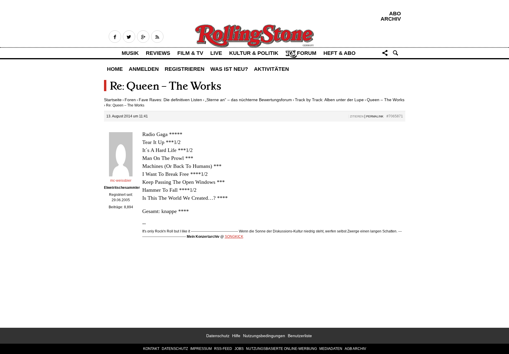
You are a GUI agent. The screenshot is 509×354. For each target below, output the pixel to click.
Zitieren (356, 116)
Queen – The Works (385, 99)
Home (115, 69)
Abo (395, 13)
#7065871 (394, 116)
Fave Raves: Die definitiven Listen (170, 99)
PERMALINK (375, 116)
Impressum (201, 349)
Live (216, 53)
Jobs (239, 349)
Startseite (113, 99)
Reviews (158, 53)
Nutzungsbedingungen (264, 335)
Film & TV (190, 53)
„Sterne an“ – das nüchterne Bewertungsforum (248, 99)
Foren (130, 99)
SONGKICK (234, 237)
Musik (130, 53)
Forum (306, 53)
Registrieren (184, 69)
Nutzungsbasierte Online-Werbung (281, 349)
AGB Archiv (355, 349)
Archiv (391, 19)
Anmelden (144, 69)
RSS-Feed (223, 349)
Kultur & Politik (253, 53)
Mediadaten (330, 349)
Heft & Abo (339, 53)
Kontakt (151, 349)
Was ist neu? (229, 69)
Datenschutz (217, 335)
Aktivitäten (271, 69)
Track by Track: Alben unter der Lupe (329, 99)
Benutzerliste (300, 335)
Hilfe (236, 335)
